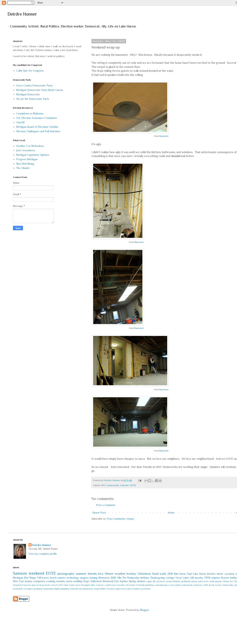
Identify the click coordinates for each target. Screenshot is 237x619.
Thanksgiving (157, 577)
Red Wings (30, 577)
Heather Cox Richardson (30, 145)
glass (30, 588)
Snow (182, 573)
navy (78, 585)
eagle (149, 581)
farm (66, 585)
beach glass (126, 589)
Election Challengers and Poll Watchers (38, 131)
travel (54, 585)
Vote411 (20, 122)
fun (176, 573)
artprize (215, 577)
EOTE (51, 573)
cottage (170, 577)
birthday (144, 577)
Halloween (96, 581)
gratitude (186, 581)
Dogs (86, 581)
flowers (225, 577)
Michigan (18, 577)
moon (69, 581)
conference (111, 585)
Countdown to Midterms (30, 113)
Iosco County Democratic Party (34, 85)
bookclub (17, 588)
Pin (124, 577)
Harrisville (228, 585)
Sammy (124, 581)
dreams (121, 585)
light (57, 588)
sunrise (62, 577)
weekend (36, 573)
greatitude (146, 589)
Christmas (144, 573)
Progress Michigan (27, 159)
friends (92, 573)
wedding (77, 581)
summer (81, 573)
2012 (113, 577)
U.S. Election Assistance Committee (36, 117)
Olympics (111, 589)
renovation (175, 585)
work (162, 573)
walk (211, 581)
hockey (131, 573)
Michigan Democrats (28, 94)
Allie (119, 577)
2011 (170, 573)
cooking (50, 581)
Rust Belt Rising (25, 163)
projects (46, 585)
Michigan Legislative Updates (32, 154)
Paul (189, 573)
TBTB (133, 485)
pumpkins (64, 588)
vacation (229, 573)
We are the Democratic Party (32, 98)
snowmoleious (86, 588)
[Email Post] (139, 480)
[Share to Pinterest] (160, 480)
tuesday (199, 577)
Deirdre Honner (22, 13)
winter (219, 573)
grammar (38, 588)
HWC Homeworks (110, 485)
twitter (102, 588)
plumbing (149, 585)
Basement (163, 136)
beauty (28, 581)
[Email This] (146, 480)
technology (72, 577)
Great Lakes (182, 577)
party (200, 581)
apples (118, 589)
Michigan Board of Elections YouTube (37, 126)
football (140, 585)
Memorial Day (111, 581)
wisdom (141, 581)
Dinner (109, 573)
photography (66, 573)
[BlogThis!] (149, 480)
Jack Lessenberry (25, 150)
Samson (20, 573)
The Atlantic (23, 167)
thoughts (85, 585)
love (100, 573)
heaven (27, 585)
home (72, 585)
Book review (215, 585)
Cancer (100, 585)
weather (120, 573)
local (38, 585)
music (194, 581)
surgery (84, 577)
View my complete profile (43, 553)
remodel (124, 485)
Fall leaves (43, 577)
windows (197, 585)
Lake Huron (199, 573)
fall (192, 577)
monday (60, 581)
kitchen (211, 573)
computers (39, 581)
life (154, 581)
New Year (18, 581)
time (93, 585)
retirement (187, 585)
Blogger (144, 609)
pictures (161, 581)
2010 (205, 585)
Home (171, 512)
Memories (104, 577)
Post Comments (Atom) (120, 518)
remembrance (162, 585)
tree (206, 581)
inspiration (48, 588)
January (219, 581)
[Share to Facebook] (156, 480)
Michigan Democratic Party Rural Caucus (39, 89)
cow (25, 588)
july (34, 585)
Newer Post (99, 512)
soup (96, 588)
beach (53, 577)
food (155, 573)
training (93, 577)
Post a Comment (105, 505)
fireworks (131, 585)
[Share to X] (153, 480)
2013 (60, 585)
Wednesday (133, 577)
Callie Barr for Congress (30, 70)
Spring (132, 581)
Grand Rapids (173, 581)
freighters (136, 589)
